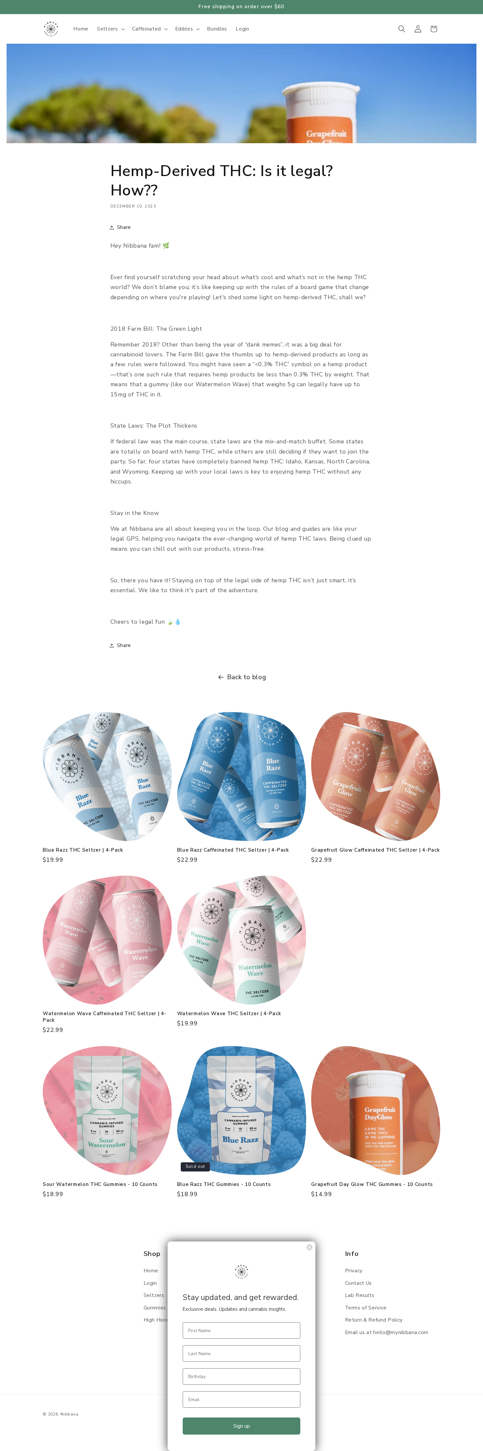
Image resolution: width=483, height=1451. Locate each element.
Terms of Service (366, 1307)
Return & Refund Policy (374, 1319)
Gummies (155, 1307)
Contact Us (358, 1283)
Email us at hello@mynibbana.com (386, 1332)
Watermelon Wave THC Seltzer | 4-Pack (229, 1014)
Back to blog (246, 677)
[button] (110, 28)
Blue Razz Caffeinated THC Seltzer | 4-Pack (233, 850)
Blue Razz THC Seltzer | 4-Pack (83, 850)
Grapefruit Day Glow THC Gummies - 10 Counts (372, 1184)
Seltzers (154, 1295)
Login (150, 1283)
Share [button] (124, 227)
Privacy (354, 1270)
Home (151, 1270)
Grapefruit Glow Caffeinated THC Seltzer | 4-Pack (375, 850)
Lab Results (360, 1295)
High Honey (158, 1319)
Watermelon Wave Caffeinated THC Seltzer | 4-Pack (104, 1017)
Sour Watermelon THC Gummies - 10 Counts (100, 1184)
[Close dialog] (309, 1247)
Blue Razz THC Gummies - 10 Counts (224, 1184)
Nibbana (69, 1414)
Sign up (241, 1426)
